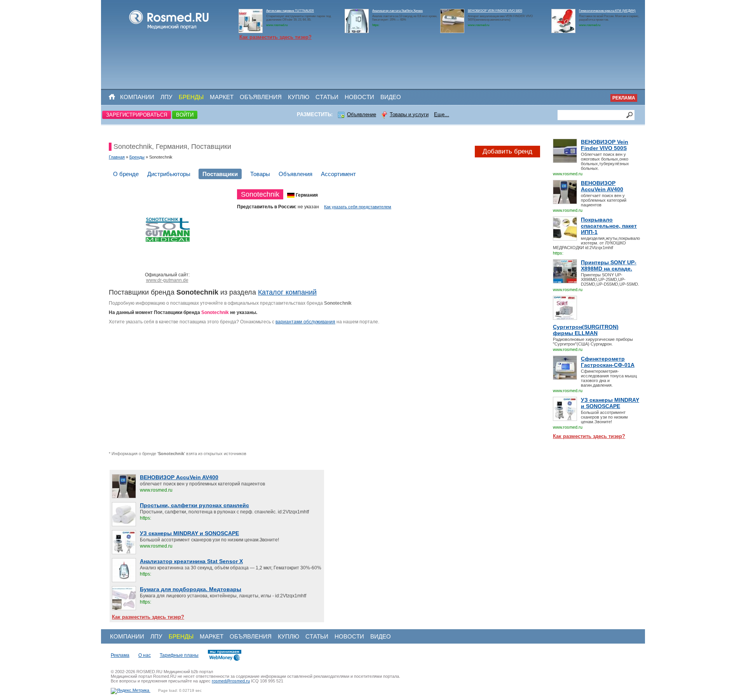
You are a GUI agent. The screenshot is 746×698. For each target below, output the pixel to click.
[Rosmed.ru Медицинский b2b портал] (169, 29)
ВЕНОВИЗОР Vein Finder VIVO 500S (604, 145)
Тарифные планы (179, 655)
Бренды (191, 97)
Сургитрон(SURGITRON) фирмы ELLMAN (586, 330)
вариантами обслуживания (305, 322)
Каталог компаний (287, 292)
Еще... (441, 114)
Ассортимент (338, 174)
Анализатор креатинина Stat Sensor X (191, 561)
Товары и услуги (409, 114)
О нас (144, 655)
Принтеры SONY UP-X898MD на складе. (608, 265)
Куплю (298, 97)
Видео (390, 97)
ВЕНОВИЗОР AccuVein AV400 (602, 186)
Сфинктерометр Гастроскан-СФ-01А (607, 362)
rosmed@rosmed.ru (231, 681)
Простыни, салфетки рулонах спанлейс (194, 505)
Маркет (222, 97)
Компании (137, 97)
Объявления (261, 97)
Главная (117, 157)
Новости (359, 97)
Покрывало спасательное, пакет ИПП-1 (609, 225)
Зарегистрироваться (136, 115)
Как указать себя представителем (357, 206)
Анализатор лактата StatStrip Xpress (397, 10)
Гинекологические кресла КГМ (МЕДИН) (607, 10)
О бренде (126, 174)
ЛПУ (166, 97)
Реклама (623, 98)
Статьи (326, 97)
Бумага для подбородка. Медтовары (190, 589)
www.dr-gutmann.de (167, 280)
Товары (260, 174)
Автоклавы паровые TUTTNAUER (290, 10)
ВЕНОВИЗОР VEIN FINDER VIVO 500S (495, 10)
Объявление (361, 114)
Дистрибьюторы (168, 174)
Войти (184, 115)
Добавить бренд (507, 151)
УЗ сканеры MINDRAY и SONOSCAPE (610, 403)
